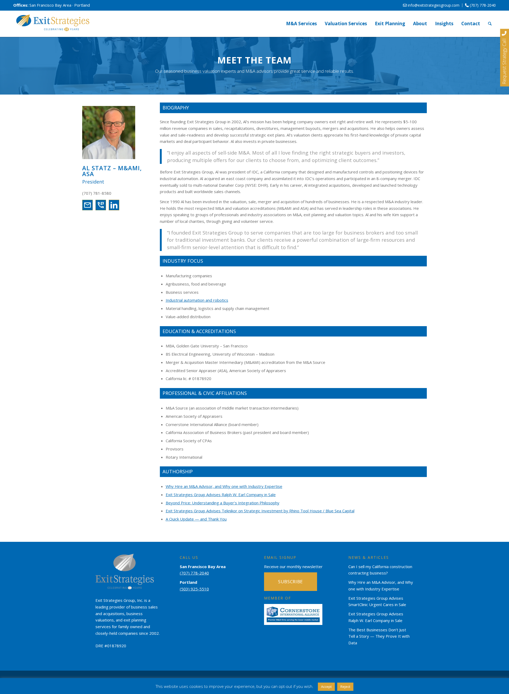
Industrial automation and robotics (197, 300)
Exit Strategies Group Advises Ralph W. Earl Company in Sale (221, 494)
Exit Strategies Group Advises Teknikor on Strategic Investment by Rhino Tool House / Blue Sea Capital (260, 510)
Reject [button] (345, 686)
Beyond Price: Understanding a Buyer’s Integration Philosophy (222, 502)
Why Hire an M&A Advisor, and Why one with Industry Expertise (224, 486)
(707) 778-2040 (482, 5)
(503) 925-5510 (194, 588)
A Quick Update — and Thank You (196, 519)
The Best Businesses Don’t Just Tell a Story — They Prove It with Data (379, 636)
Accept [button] (326, 686)
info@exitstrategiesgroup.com (433, 5)
